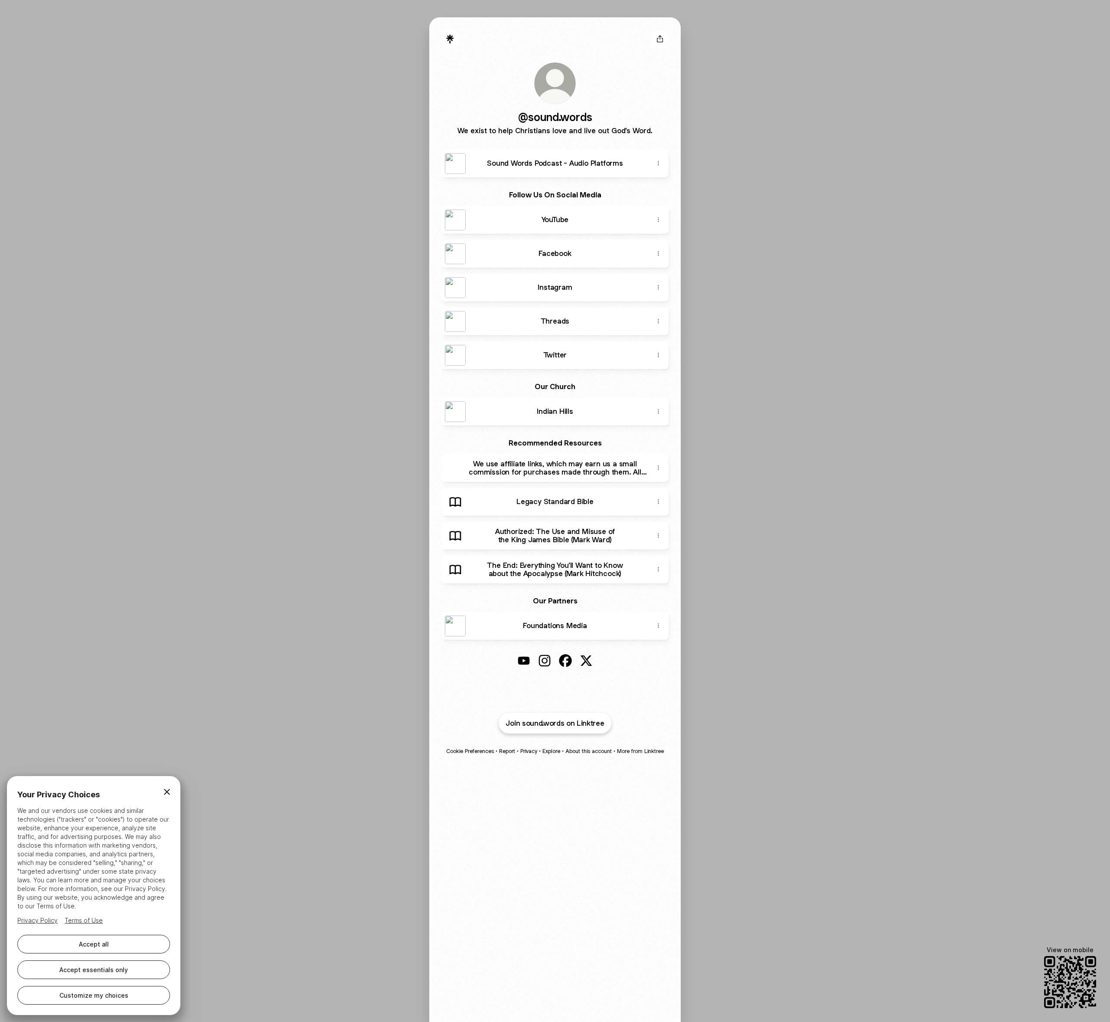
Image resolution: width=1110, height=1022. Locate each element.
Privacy (528, 751)
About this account (588, 751)
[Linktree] (450, 39)
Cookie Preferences (470, 751)
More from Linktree (640, 751)
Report (507, 751)
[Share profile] (660, 39)
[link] (523, 660)
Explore (551, 751)
